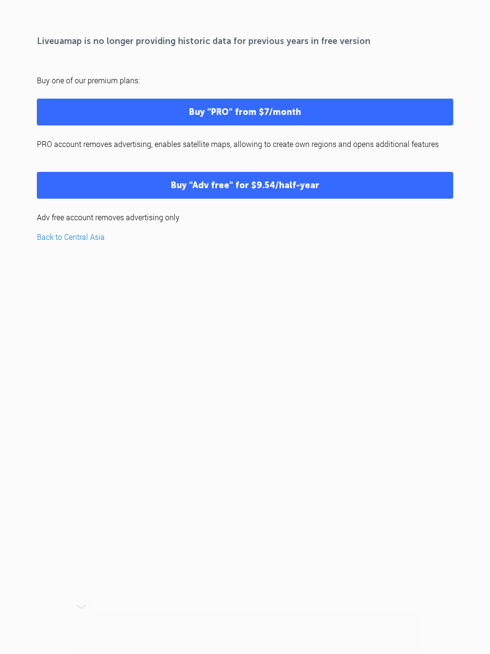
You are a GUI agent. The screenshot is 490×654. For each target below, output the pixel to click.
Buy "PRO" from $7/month (245, 112)
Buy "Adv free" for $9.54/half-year (245, 185)
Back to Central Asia (71, 237)
